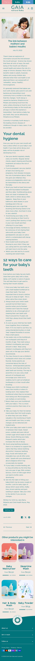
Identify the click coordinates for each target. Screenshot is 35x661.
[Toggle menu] (3, 8)
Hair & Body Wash (9, 604)
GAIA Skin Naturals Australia (14, 656)
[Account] (28, 8)
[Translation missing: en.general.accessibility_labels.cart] (31, 8)
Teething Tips (9, 510)
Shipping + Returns (16, 647)
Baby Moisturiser (9, 567)
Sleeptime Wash (25, 567)
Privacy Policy (6, 647)
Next (28, 527)
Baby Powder (25, 603)
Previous (8, 527)
